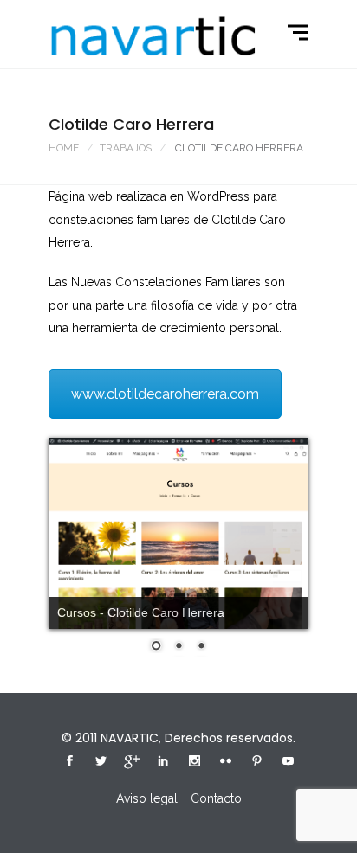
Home (64, 148)
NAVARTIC (130, 738)
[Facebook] (69, 763)
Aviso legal (147, 798)
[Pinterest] (256, 763)
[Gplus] (131, 764)
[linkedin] (162, 763)
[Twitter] (100, 763)
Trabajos (126, 148)
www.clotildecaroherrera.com (165, 394)
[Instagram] (194, 763)
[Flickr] (225, 763)
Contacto (216, 798)
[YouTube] (287, 763)
